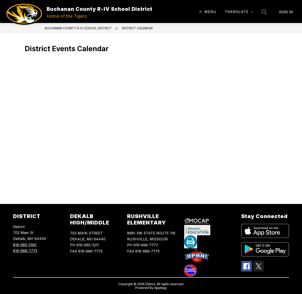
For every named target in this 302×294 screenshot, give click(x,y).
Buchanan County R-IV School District (78, 28)
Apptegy (160, 288)
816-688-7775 (25, 251)
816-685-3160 (24, 245)
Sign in (286, 12)
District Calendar (137, 28)
